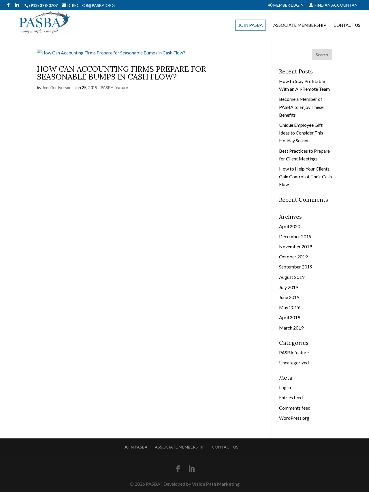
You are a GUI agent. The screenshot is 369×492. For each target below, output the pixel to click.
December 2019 (295, 236)
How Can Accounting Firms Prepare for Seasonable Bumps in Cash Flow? (121, 73)
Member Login (288, 5)
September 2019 (295, 266)
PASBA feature (114, 87)
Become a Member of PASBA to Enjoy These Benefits (301, 106)
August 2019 (291, 277)
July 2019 (288, 287)
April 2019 (289, 317)
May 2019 (289, 307)
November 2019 (295, 246)
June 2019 (289, 297)
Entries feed (291, 397)
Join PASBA (250, 25)
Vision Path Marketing (216, 484)
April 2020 (289, 226)
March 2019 (291, 327)
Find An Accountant (337, 5)
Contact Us (347, 25)
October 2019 (293, 256)
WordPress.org (294, 418)
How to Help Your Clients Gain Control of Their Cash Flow (305, 176)
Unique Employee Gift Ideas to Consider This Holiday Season (301, 132)
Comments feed (294, 407)
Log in (285, 387)
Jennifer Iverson (56, 87)
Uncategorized (294, 362)
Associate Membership (299, 25)
